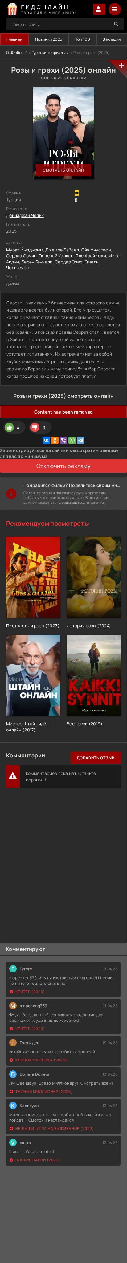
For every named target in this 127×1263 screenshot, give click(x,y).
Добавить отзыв (96, 757)
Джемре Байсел (62, 250)
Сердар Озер (68, 262)
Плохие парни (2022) (37, 1160)
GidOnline (15, 52)
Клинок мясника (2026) (41, 1060)
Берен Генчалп (37, 262)
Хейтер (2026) (30, 991)
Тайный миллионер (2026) (44, 1091)
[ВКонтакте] (46, 440)
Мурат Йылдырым (24, 250)
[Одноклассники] (55, 440)
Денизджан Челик (25, 215)
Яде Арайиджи (91, 256)
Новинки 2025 (48, 39)
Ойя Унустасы (96, 250)
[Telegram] (80, 440)
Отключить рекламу (63, 466)
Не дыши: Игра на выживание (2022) (54, 1128)
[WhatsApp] (72, 440)
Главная (14, 39)
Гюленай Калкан (56, 256)
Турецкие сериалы (48, 52)
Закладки (112, 39)
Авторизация (99, 9)
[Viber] (63, 440)
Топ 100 (82, 39)
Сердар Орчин (21, 256)
